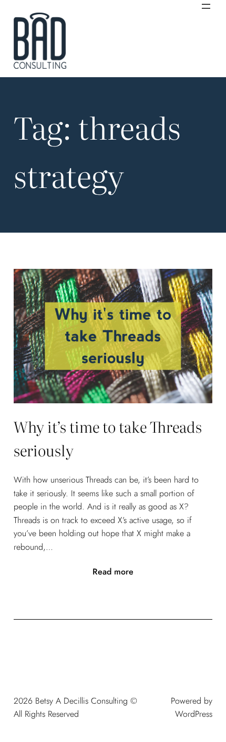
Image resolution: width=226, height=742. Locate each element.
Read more (113, 572)
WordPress (193, 714)
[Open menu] (206, 6)
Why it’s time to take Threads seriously (108, 438)
